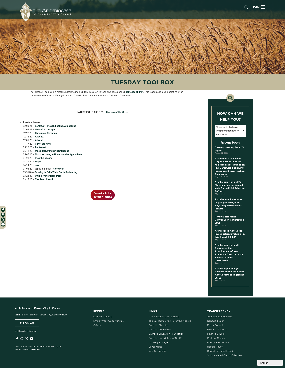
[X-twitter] (27, 339)
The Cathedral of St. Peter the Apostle (170, 321)
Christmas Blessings (46, 133)
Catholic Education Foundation (166, 334)
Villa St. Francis (157, 351)
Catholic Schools (102, 316)
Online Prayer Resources (48, 175)
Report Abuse (215, 347)
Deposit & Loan (215, 321)
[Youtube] (32, 339)
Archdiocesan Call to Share (164, 316)
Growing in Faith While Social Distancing (55, 172)
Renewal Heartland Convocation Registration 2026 (229, 219)
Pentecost (40, 147)
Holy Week (58, 168)
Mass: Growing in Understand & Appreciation (59, 154)
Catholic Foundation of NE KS (165, 338)
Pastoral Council (216, 338)
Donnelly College (158, 342)
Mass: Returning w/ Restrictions (52, 150)
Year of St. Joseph (45, 129)
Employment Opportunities (108, 321)
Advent (39, 140)
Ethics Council (215, 325)
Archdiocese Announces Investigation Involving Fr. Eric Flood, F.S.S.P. (230, 233)
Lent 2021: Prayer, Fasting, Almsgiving (55, 126)
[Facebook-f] (17, 339)
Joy (37, 165)
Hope (38, 161)
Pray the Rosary (43, 158)
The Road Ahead (44, 179)
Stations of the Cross (117, 112)
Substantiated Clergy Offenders (224, 355)
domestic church (134, 92)
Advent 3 (40, 136)
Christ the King (43, 143)
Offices (97, 325)
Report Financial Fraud (220, 351)
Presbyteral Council (218, 342)
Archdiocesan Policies (219, 316)
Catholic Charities (158, 325)
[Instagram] (22, 339)
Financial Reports (217, 329)
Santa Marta (155, 347)
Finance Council (216, 334)
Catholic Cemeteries (160, 329)
